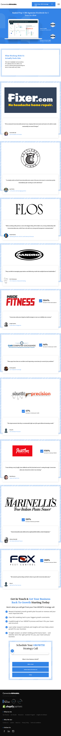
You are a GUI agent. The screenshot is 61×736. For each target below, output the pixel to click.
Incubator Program (30, 714)
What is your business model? (30, 659)
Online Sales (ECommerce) (30, 669)
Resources (21, 714)
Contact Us (5, 722)
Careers (12, 722)
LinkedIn (8, 731)
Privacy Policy (25, 722)
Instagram (13, 731)
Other (30, 675)
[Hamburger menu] (58, 4)
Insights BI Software (42, 714)
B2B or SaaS (30, 664)
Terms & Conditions (35, 722)
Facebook (4, 731)
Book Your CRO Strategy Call (41, 4)
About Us (18, 722)
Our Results (14, 714)
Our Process (6, 714)
